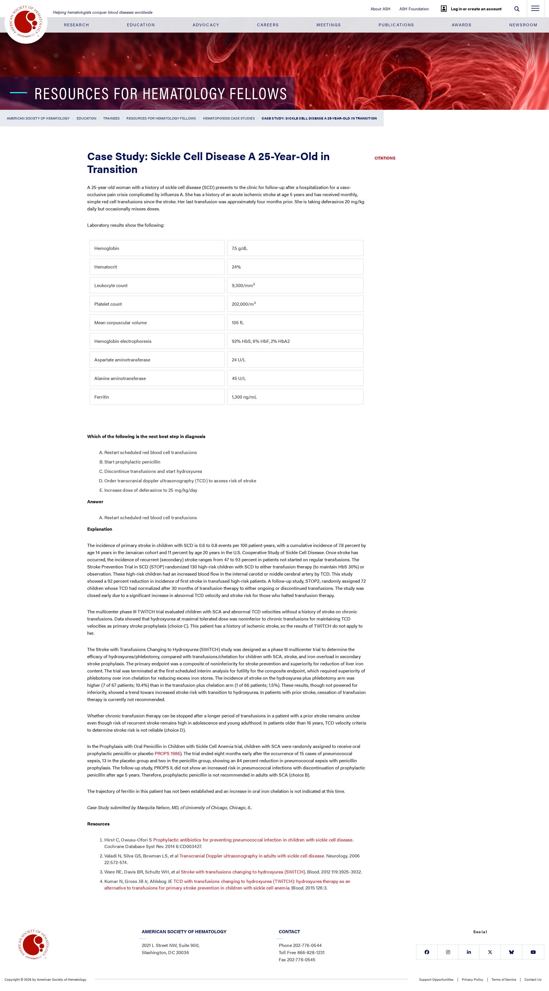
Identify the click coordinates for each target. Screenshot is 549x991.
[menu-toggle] (535, 10)
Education (141, 24)
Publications (396, 24)
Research (76, 24)
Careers (268, 24)
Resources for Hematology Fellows (161, 118)
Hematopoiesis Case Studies (229, 118)
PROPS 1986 (167, 753)
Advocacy (206, 24)
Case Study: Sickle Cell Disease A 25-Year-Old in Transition (319, 118)
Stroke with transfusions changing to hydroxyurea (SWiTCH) (243, 871)
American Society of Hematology (38, 118)
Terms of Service (504, 979)
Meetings (329, 24)
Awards (462, 24)
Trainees (111, 118)
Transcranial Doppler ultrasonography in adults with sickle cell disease (252, 855)
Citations (385, 158)
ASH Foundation (414, 8)
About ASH (380, 8)
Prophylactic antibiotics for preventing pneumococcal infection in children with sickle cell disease (253, 839)
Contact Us (533, 979)
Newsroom (523, 24)
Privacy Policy (472, 979)
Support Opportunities (436, 979)
